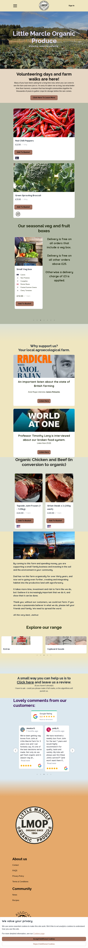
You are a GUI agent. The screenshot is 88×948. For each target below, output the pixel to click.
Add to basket (23, 152)
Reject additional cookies (44, 944)
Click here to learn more (44, 98)
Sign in (71, 6)
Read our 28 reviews (46, 719)
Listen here (44, 401)
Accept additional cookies (44, 939)
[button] (15, 5)
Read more (25, 763)
